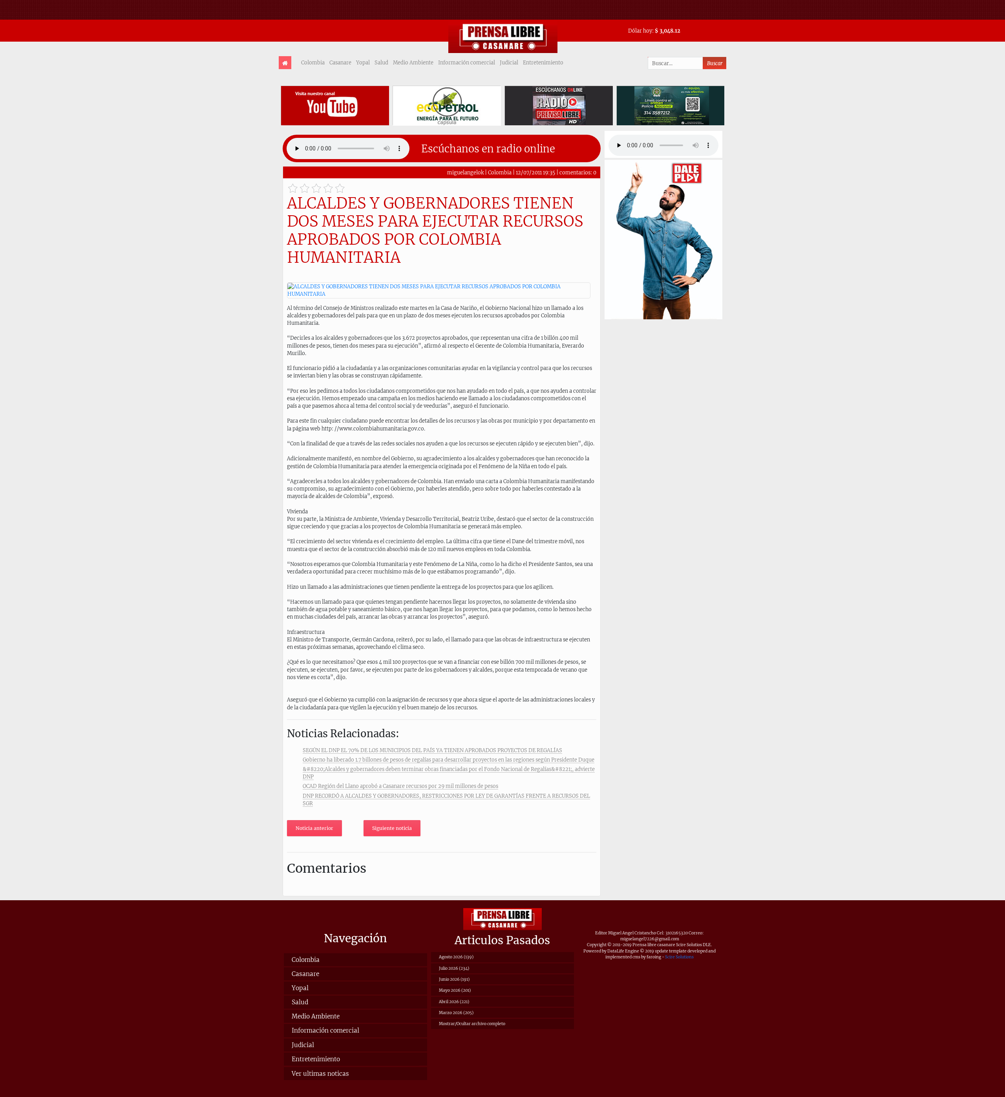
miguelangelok (465, 172)
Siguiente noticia (392, 828)
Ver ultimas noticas (320, 1073)
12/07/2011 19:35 (535, 172)
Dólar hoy (640, 30)
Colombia (313, 62)
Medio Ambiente (413, 62)
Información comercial (466, 62)
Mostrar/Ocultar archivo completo (472, 1023)
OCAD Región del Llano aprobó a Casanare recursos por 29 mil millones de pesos (400, 786)
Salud (381, 62)
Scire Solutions (679, 957)
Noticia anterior (314, 828)
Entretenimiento (543, 62)
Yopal (363, 62)
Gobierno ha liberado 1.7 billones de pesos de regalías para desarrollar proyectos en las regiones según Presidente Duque (448, 759)
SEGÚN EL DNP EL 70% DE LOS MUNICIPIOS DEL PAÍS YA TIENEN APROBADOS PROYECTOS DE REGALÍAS (432, 750)
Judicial (509, 62)
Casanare (340, 62)
